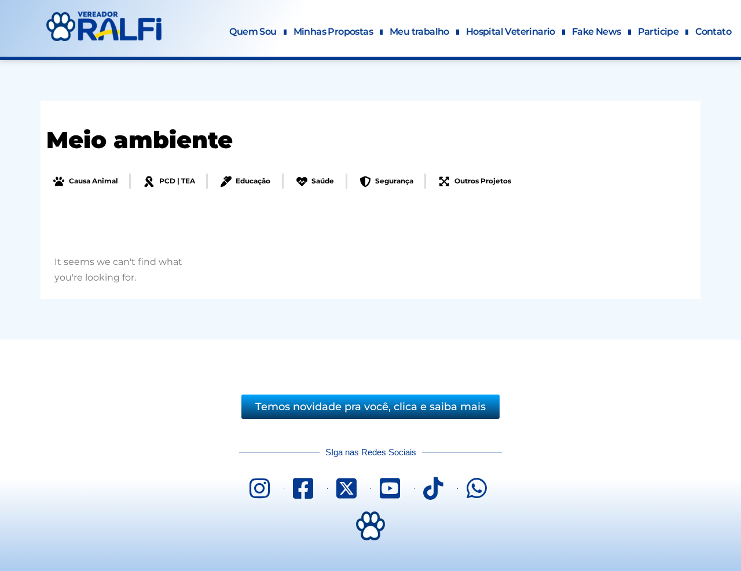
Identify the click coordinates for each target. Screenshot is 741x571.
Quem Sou (252, 31)
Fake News (596, 31)
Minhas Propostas (333, 31)
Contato (713, 31)
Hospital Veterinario (510, 31)
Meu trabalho (419, 31)
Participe (658, 31)
